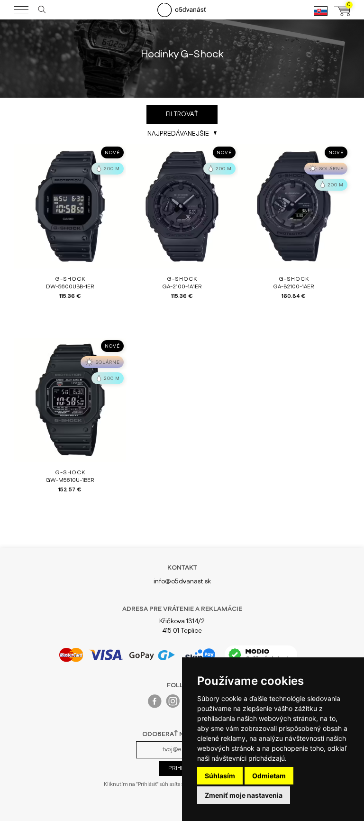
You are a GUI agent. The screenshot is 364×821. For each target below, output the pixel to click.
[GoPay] (116, 654)
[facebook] (155, 703)
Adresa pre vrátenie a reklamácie (182, 609)
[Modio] (261, 654)
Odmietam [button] (269, 776)
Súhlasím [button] (220, 776)
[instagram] (173, 703)
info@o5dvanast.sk (182, 581)
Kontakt (182, 567)
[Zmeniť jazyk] (321, 15)
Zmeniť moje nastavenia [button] (243, 795)
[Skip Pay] (200, 655)
